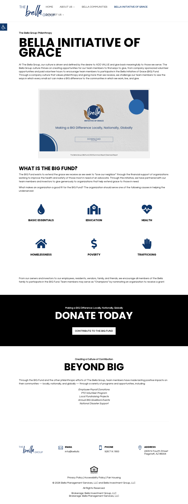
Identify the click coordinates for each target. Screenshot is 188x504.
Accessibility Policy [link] (94, 477)
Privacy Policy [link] (75, 477)
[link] (3, 27)
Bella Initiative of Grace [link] (131, 7)
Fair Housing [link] (114, 477)
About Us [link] (66, 7)
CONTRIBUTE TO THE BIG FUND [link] (94, 331)
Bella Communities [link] (94, 7)
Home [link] (49, 7)
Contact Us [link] (54, 15)
